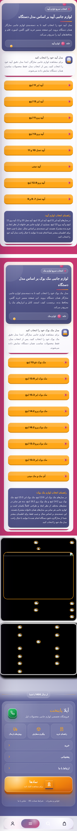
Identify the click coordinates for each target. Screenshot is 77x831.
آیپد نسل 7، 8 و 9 (36, 198)
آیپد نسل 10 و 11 (36, 150)
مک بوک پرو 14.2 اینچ (36, 411)
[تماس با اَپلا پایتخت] (12, 712)
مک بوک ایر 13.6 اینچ (36, 378)
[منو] (30, 823)
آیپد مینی (36, 166)
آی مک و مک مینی (36, 476)
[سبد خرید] (64, 823)
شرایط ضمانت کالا (35, 801)
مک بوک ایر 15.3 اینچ (36, 394)
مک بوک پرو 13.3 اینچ (36, 443)
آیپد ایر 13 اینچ (36, 101)
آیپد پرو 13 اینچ (36, 133)
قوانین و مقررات (52, 801)
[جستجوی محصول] (48, 823)
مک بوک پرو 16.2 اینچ (36, 427)
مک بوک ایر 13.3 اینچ (36, 459)
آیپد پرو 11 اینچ (36, 117)
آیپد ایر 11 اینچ (36, 85)
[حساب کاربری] (13, 823)
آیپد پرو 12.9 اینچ (36, 182)
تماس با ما (22, 801)
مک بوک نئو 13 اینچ (36, 362)
